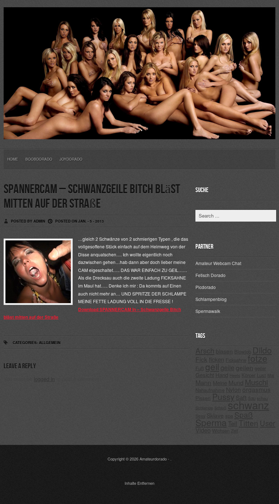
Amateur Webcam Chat (218, 263)
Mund (236, 382)
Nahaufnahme (210, 390)
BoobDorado (38, 159)
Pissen (203, 397)
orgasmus (256, 389)
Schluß (220, 407)
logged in (44, 379)
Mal (270, 375)
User (267, 423)
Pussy (223, 396)
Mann (203, 382)
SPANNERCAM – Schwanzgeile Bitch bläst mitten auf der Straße (92, 197)
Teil (232, 423)
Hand (221, 375)
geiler (260, 368)
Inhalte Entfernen (139, 483)
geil (212, 366)
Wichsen (221, 430)
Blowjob (242, 351)
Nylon (233, 389)
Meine (220, 383)
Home (12, 159)
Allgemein (49, 342)
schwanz (248, 404)
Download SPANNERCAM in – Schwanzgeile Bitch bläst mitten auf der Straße (92, 313)
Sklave (215, 415)
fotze (257, 358)
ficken (216, 359)
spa (229, 415)
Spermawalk (207, 311)
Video (203, 430)
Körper (248, 375)
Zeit (234, 431)
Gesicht (204, 375)
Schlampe (204, 407)
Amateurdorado (153, 459)
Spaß (243, 414)
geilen (244, 367)
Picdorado (205, 287)
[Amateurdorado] (139, 133)
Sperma (211, 422)
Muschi (256, 381)
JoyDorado (71, 159)
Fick (201, 359)
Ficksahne (236, 359)
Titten (248, 422)
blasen (224, 351)
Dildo (262, 350)
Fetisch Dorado (210, 275)
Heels (235, 375)
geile (227, 367)
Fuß (199, 368)
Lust (261, 375)
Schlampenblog (211, 299)
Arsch (204, 350)
